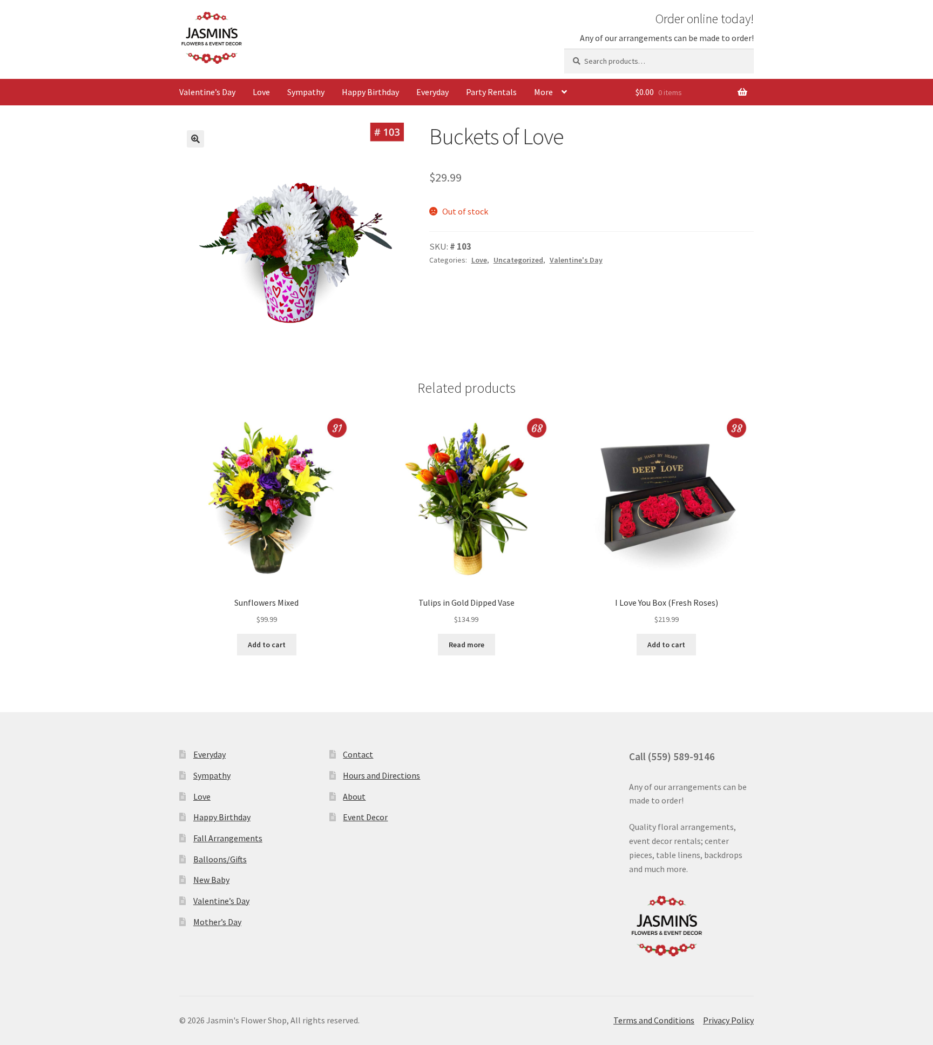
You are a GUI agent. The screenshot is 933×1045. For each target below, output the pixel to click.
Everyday (432, 91)
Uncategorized (518, 260)
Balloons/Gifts (220, 859)
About (354, 796)
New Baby (211, 879)
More (543, 91)
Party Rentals (491, 91)
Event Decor (365, 817)
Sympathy (305, 91)
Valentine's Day (576, 260)
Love (261, 91)
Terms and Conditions (653, 1020)
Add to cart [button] (267, 644)
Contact (358, 754)
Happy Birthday (370, 91)
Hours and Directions (381, 775)
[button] (195, 139)
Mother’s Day (217, 921)
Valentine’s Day (207, 91)
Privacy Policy (728, 1020)
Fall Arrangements (227, 838)
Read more (466, 644)
